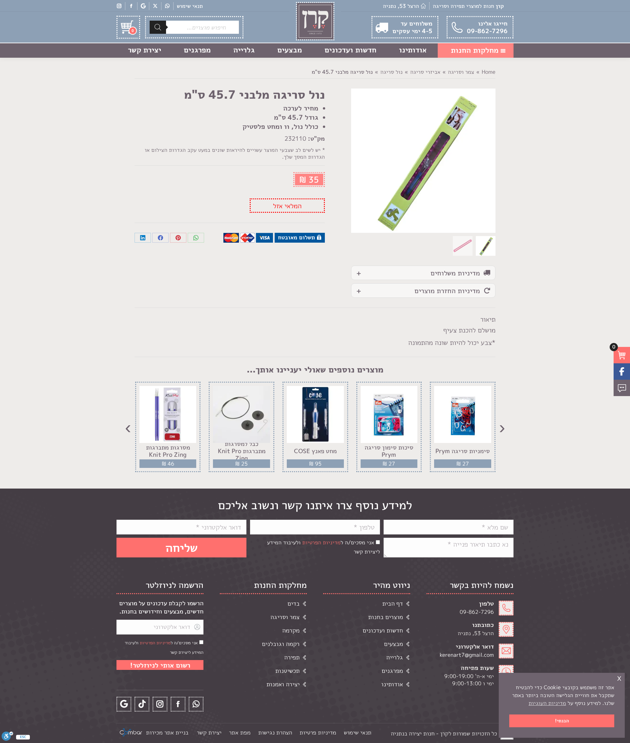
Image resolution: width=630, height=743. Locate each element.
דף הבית (392, 603)
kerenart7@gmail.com (467, 654)
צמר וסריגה (285, 617)
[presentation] (502, 427)
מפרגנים (392, 671)
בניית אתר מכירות (167, 732)
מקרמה (291, 630)
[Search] (158, 27)
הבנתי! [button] (562, 720)
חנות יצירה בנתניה (412, 733)
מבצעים (393, 644)
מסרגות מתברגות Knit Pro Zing (168, 451)
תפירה (292, 657)
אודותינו (392, 684)
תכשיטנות (287, 671)
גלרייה (394, 657)
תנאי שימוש (190, 6)
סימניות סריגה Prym (462, 451)
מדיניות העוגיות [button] (547, 703)
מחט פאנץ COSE (315, 451)
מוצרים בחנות (385, 617)
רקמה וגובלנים (281, 644)
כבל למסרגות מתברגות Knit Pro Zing (241, 451)
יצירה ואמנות (283, 684)
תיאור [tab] (487, 319)
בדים (293, 603)
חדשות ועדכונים (383, 630)
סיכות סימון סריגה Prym (389, 451)
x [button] (619, 677)
